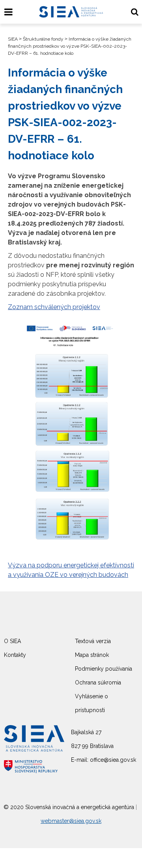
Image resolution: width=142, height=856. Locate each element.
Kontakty (15, 655)
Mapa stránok (92, 655)
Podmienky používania (103, 669)
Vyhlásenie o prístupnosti (91, 703)
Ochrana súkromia (98, 682)
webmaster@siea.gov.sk (71, 821)
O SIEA (12, 641)
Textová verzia (93, 641)
